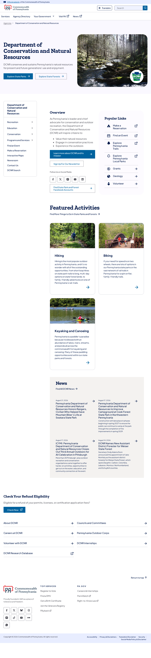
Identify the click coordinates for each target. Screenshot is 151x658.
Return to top (137, 577)
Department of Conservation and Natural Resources (17, 109)
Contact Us (12, 165)
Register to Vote (48, 591)
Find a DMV (45, 596)
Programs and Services (18, 140)
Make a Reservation (16, 150)
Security (141, 637)
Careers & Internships (87, 591)
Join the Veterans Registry (52, 606)
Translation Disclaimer (127, 637)
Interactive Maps (15, 155)
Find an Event (13, 145)
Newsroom (12, 160)
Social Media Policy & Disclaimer (133, 639)
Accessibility (92, 637)
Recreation (12, 122)
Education (12, 128)
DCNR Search (13, 170)
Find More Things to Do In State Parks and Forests (73, 214)
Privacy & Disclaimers (108, 637)
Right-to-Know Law (86, 601)
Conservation (13, 134)
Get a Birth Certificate (50, 601)
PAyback (44, 610)
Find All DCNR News (65, 388)
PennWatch (82, 596)
